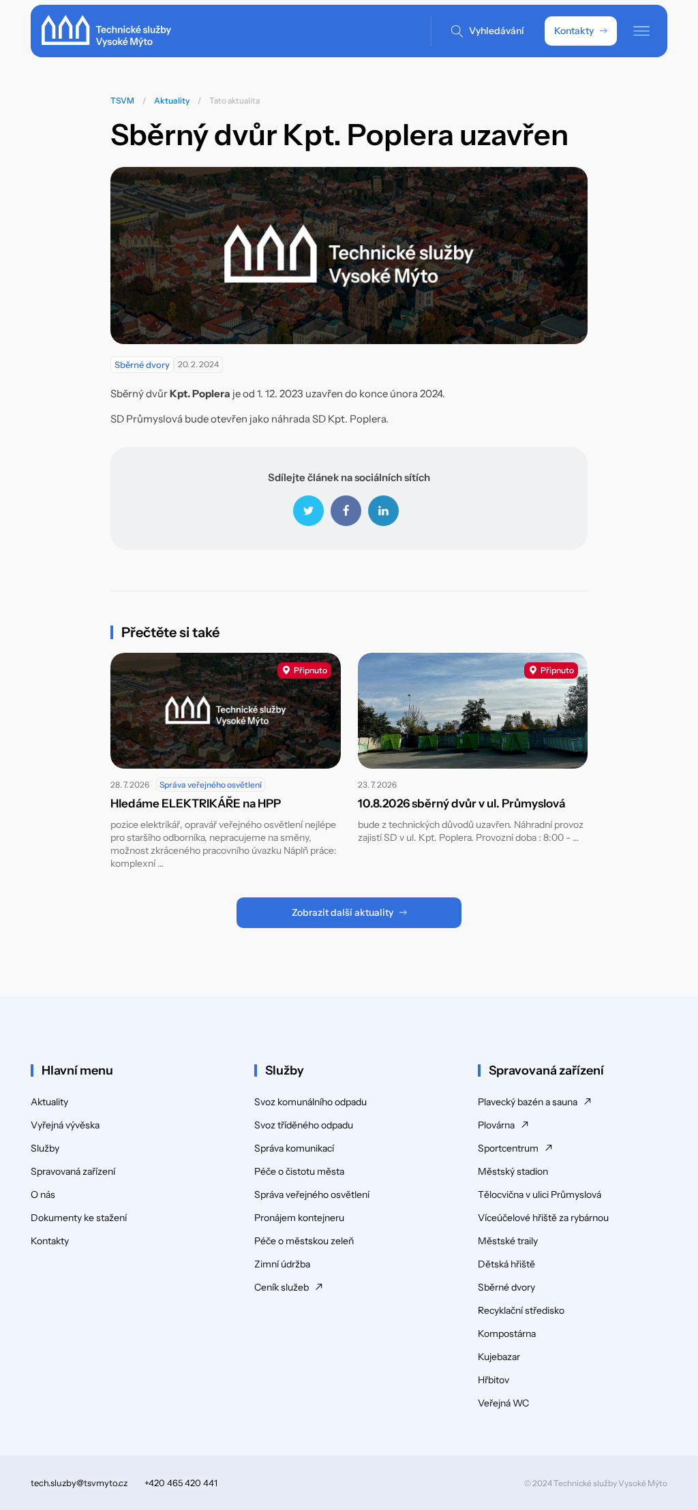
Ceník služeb (281, 1287)
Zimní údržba (282, 1264)
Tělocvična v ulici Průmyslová (539, 1194)
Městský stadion (513, 1171)
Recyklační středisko (521, 1310)
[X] (308, 510)
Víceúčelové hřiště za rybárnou (543, 1217)
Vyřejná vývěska (65, 1125)
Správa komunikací (294, 1148)
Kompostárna (507, 1333)
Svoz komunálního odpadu (310, 1102)
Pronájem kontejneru (299, 1217)
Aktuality (171, 100)
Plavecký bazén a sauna (527, 1102)
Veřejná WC (503, 1403)
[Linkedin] (383, 510)
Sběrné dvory (142, 364)
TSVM (122, 100)
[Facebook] (346, 510)
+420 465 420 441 (181, 1482)
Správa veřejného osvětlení (211, 785)
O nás (43, 1194)
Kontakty (574, 31)
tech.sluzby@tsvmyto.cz (79, 1482)
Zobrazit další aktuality (342, 912)
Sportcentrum (508, 1148)
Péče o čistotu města (299, 1171)
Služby (45, 1148)
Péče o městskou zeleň (304, 1241)
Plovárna (496, 1125)
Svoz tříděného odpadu (303, 1125)
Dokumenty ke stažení (79, 1217)
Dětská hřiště (506, 1264)
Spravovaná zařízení (73, 1171)
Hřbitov (493, 1380)
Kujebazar (499, 1356)
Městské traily (508, 1241)
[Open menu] (641, 31)
